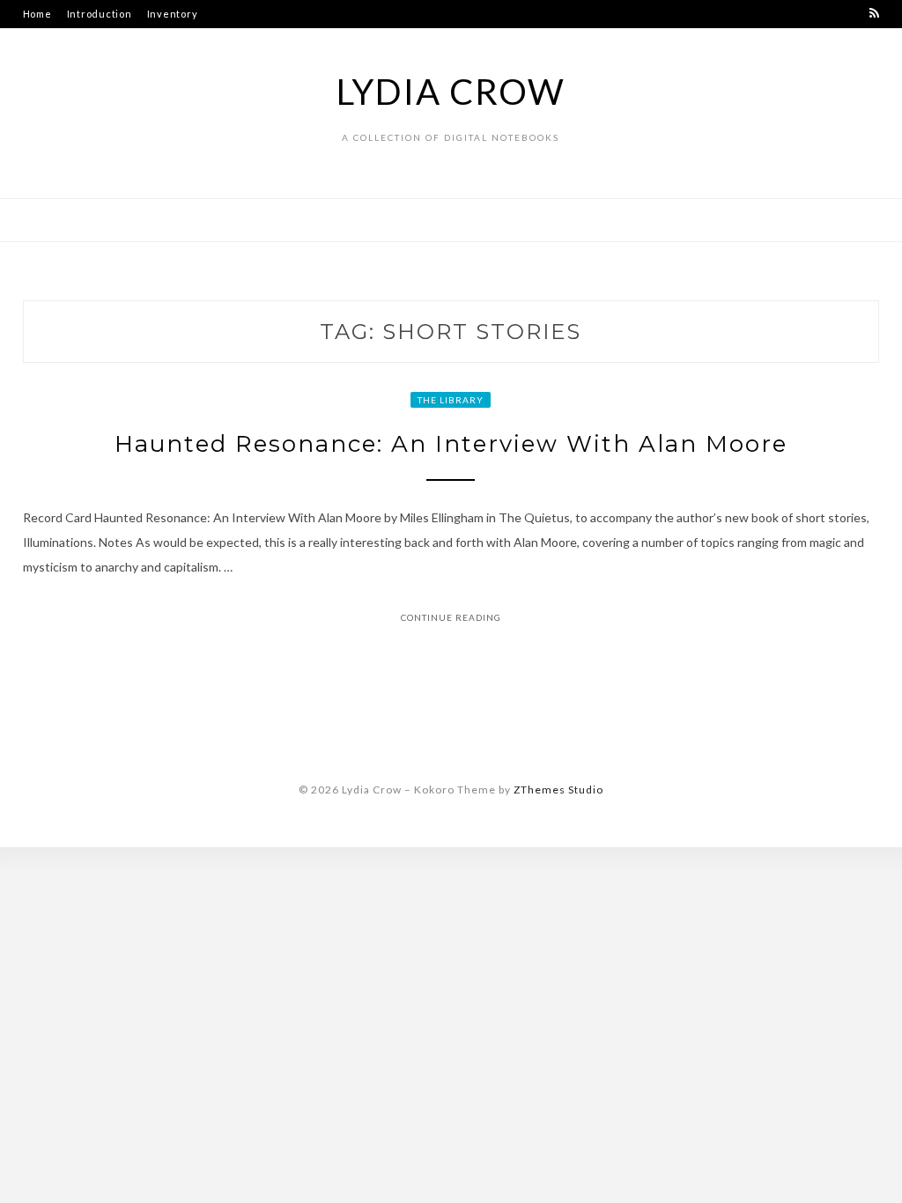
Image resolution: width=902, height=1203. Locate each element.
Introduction (99, 13)
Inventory (172, 13)
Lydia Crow (451, 91)
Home (37, 13)
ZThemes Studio (558, 789)
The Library (451, 400)
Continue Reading (451, 617)
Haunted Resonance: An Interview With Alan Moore (451, 444)
